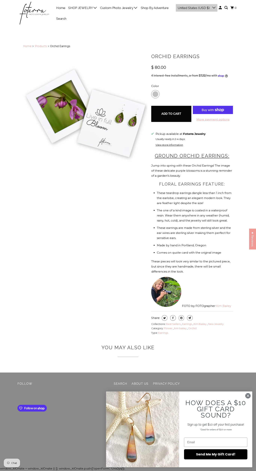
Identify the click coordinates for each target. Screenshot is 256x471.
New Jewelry (216, 323)
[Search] (226, 7)
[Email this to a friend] (189, 318)
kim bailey (180, 328)
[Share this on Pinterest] (181, 318)
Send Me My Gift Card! (215, 454)
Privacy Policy (166, 383)
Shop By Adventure (155, 8)
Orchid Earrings (175, 56)
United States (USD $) (194, 8)
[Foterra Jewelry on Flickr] (18, 396)
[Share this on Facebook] (172, 318)
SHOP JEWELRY (81, 8)
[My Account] (220, 7)
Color (155, 86)
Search (61, 18)
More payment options (212, 119)
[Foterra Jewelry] (34, 13)
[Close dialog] (248, 396)
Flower (168, 328)
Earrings (187, 323)
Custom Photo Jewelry (117, 8)
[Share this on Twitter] (164, 318)
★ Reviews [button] (252, 239)
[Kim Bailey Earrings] (85, 113)
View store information (169, 144)
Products (41, 46)
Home (60, 8)
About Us (140, 383)
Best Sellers (173, 323)
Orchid (192, 328)
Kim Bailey (223, 306)
